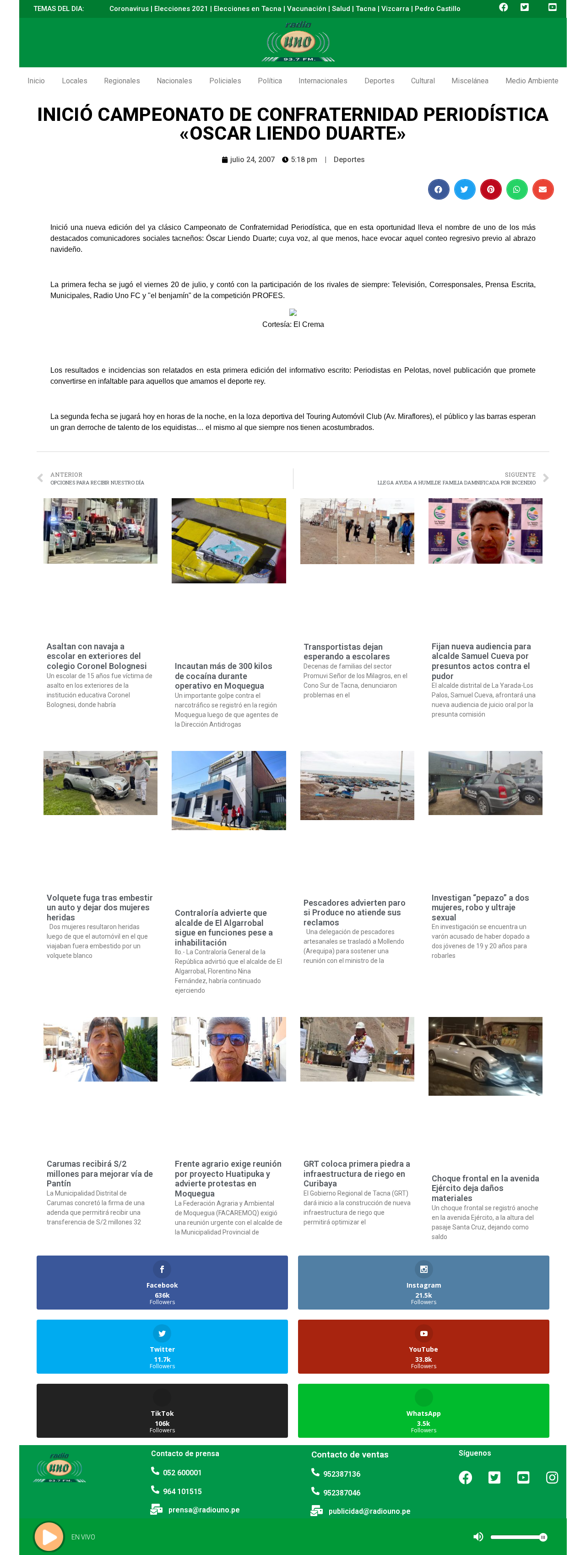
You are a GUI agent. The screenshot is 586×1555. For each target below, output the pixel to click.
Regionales (122, 80)
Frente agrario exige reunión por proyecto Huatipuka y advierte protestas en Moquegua (228, 1178)
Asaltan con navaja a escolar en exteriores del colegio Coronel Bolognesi (97, 656)
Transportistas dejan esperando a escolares (347, 652)
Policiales (225, 80)
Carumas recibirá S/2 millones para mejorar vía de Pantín (100, 1173)
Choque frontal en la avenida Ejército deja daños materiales (485, 1188)
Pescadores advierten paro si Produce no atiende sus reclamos (355, 912)
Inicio (36, 80)
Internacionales (322, 80)
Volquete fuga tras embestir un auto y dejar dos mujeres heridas (100, 907)
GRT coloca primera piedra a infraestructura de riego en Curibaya (357, 1173)
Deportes (379, 80)
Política (270, 80)
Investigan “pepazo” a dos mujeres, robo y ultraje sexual (480, 907)
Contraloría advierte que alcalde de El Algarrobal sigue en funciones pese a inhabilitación (224, 927)
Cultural (423, 80)
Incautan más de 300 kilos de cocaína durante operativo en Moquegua (223, 676)
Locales (74, 80)
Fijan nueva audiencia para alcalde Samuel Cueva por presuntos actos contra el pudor (481, 661)
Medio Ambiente (532, 80)
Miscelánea (469, 80)
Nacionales (174, 80)
